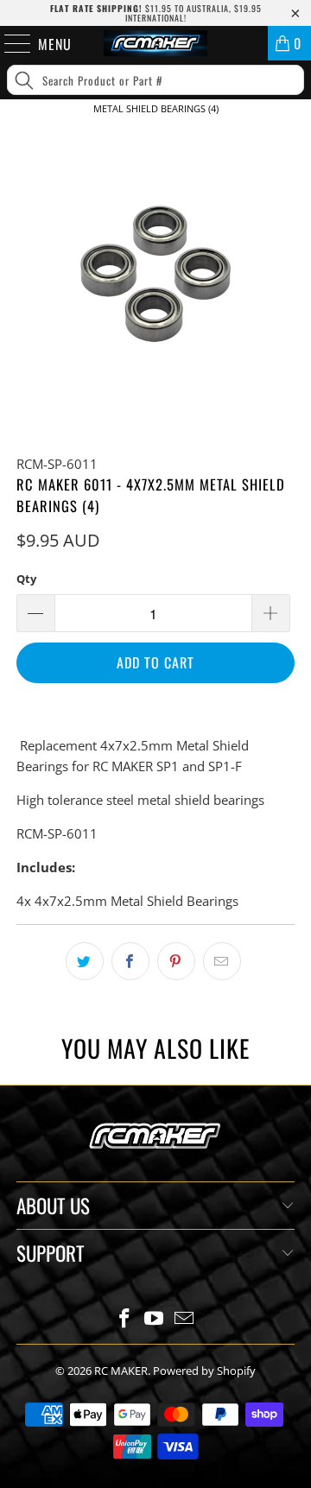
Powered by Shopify (204, 1370)
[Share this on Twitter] (85, 961)
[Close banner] (294, 137)
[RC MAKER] (155, 43)
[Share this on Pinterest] (176, 961)
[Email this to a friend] (222, 961)
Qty (26, 578)
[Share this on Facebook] (130, 961)
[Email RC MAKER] (185, 1319)
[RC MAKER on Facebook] (124, 1319)
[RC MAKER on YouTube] (155, 1319)
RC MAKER (121, 1370)
